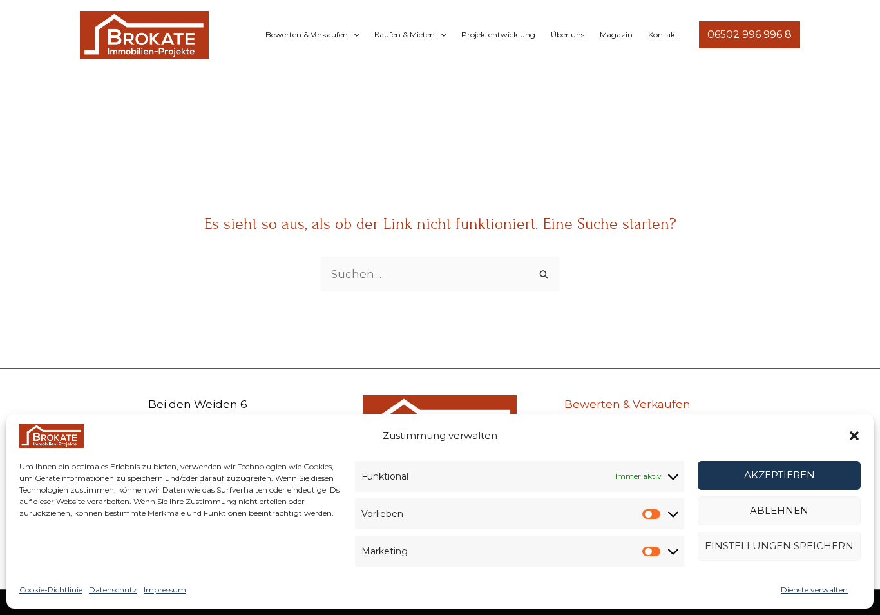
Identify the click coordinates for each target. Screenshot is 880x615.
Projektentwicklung (498, 34)
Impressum (165, 589)
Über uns (567, 34)
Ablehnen (779, 510)
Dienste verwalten (814, 589)
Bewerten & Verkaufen (306, 34)
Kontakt (663, 34)
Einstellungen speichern (779, 546)
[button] (854, 435)
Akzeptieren (779, 475)
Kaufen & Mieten (404, 34)
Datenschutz (113, 589)
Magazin (616, 34)
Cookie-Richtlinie (50, 589)
